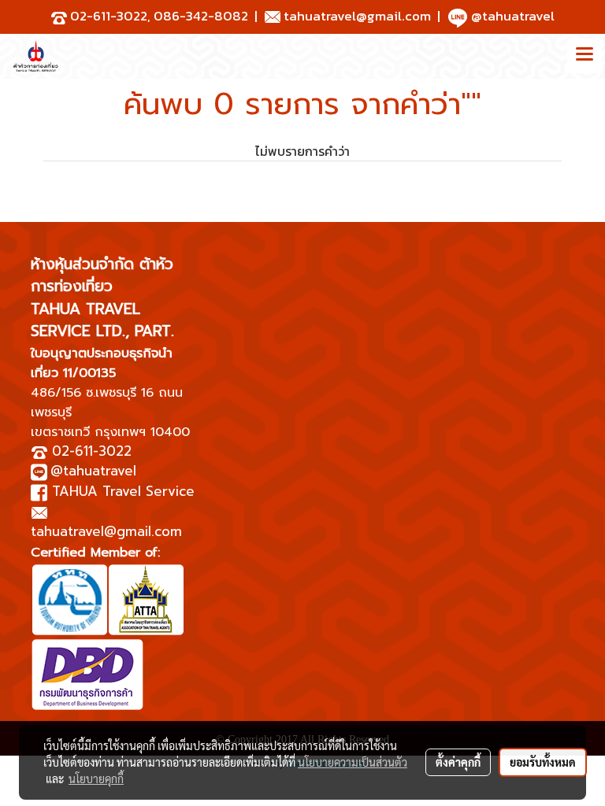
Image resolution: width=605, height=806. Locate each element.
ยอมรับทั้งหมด (543, 762)
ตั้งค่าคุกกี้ (458, 762)
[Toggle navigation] (584, 56)
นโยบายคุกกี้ (96, 778)
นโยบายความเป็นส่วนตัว (352, 762)
